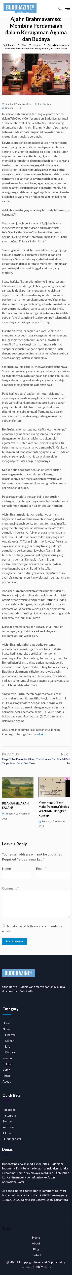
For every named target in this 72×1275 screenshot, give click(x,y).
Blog (36, 1249)
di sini (41, 734)
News (6, 1029)
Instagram (9, 1115)
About (7, 1081)
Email (41, 869)
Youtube (8, 1127)
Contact (36, 1255)
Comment (10, 888)
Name (7, 869)
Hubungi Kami (12, 1139)
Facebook (9, 1109)
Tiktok (7, 1133)
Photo (7, 1075)
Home (7, 1023)
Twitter (8, 1121)
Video (6, 1070)
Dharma (9, 107)
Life (7, 1046)
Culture (10, 1052)
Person (7, 1058)
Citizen (9, 1040)
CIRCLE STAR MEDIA (36, 1266)
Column (8, 1064)
